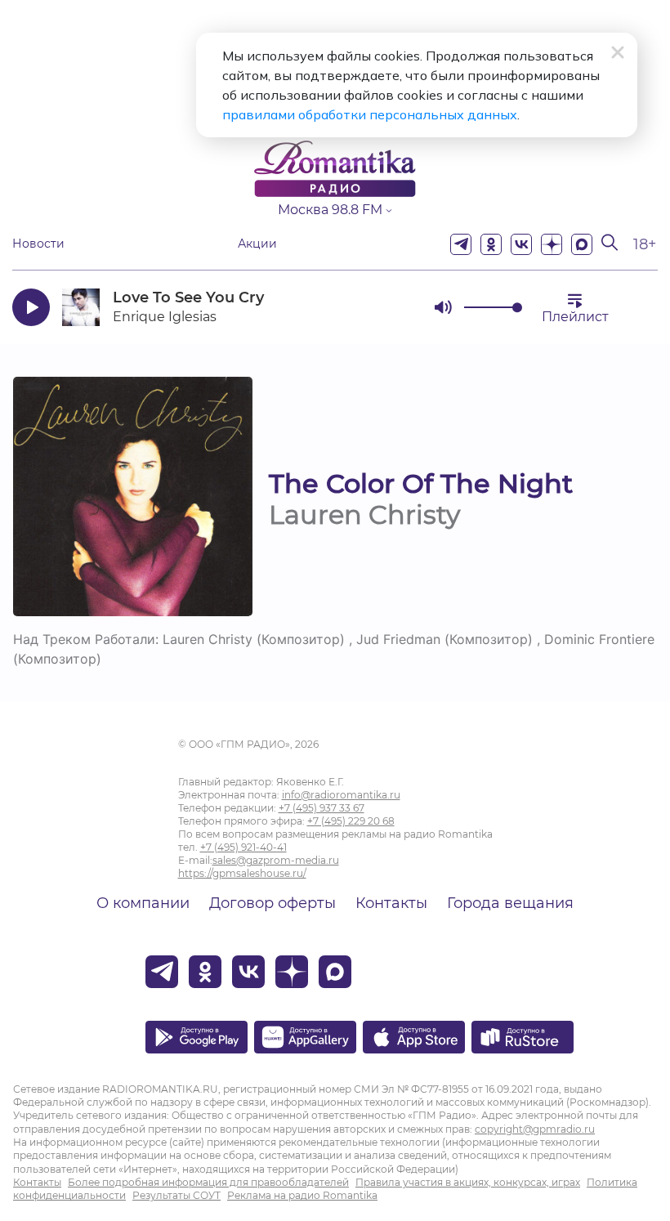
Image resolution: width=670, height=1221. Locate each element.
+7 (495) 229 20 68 (351, 821)
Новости (38, 244)
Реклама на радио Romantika (302, 1195)
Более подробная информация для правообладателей (208, 1182)
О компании (143, 903)
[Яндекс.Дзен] (551, 244)
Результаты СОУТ (176, 1195)
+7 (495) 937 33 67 (321, 808)
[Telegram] (460, 244)
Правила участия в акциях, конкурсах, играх (467, 1182)
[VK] (521, 244)
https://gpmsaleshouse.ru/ (242, 873)
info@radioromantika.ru (341, 795)
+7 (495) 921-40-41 (243, 847)
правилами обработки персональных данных (369, 114)
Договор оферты (272, 903)
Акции (257, 244)
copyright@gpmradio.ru (535, 1129)
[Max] (581, 244)
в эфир (364, 307)
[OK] (491, 244)
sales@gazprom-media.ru (275, 860)
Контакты (391, 903)
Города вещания (510, 903)
